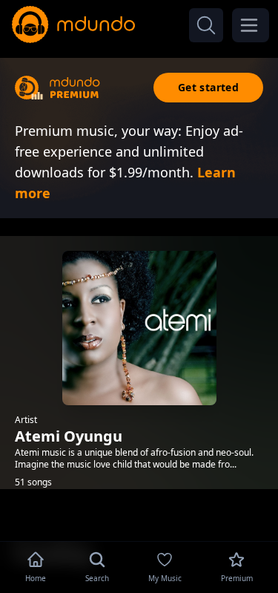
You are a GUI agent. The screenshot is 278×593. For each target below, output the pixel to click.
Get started (208, 87)
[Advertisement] (139, 513)
